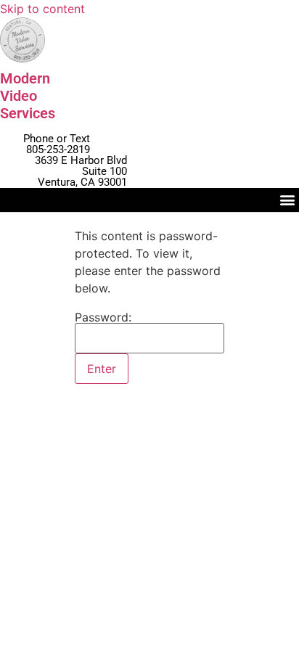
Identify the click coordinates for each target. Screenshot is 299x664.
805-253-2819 (58, 149)
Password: (103, 317)
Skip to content (42, 8)
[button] (287, 200)
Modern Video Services (27, 96)
